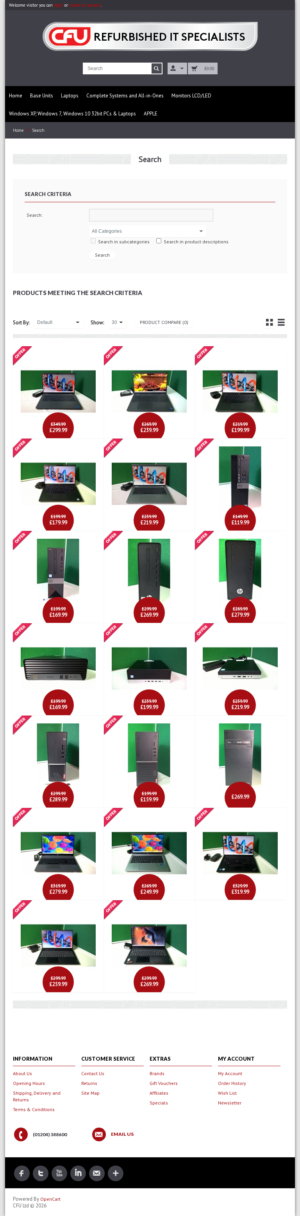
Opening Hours (29, 1083)
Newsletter (229, 1103)
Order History (232, 1083)
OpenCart (50, 1199)
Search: (35, 215)
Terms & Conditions (34, 1109)
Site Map (90, 1093)
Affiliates (159, 1093)
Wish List (227, 1093)
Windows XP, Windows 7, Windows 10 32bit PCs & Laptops (72, 113)
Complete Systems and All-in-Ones (125, 95)
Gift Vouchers (164, 1083)
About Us (22, 1073)
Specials (159, 1103)
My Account (230, 1073)
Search (38, 130)
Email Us (122, 1134)
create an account (85, 5)
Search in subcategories (124, 242)
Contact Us (92, 1073)
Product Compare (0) (164, 322)
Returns (89, 1083)
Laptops (70, 95)
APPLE (150, 113)
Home (15, 95)
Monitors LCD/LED (191, 95)
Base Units (41, 95)
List (281, 322)
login (58, 5)
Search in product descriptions (196, 242)
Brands (157, 1073)
